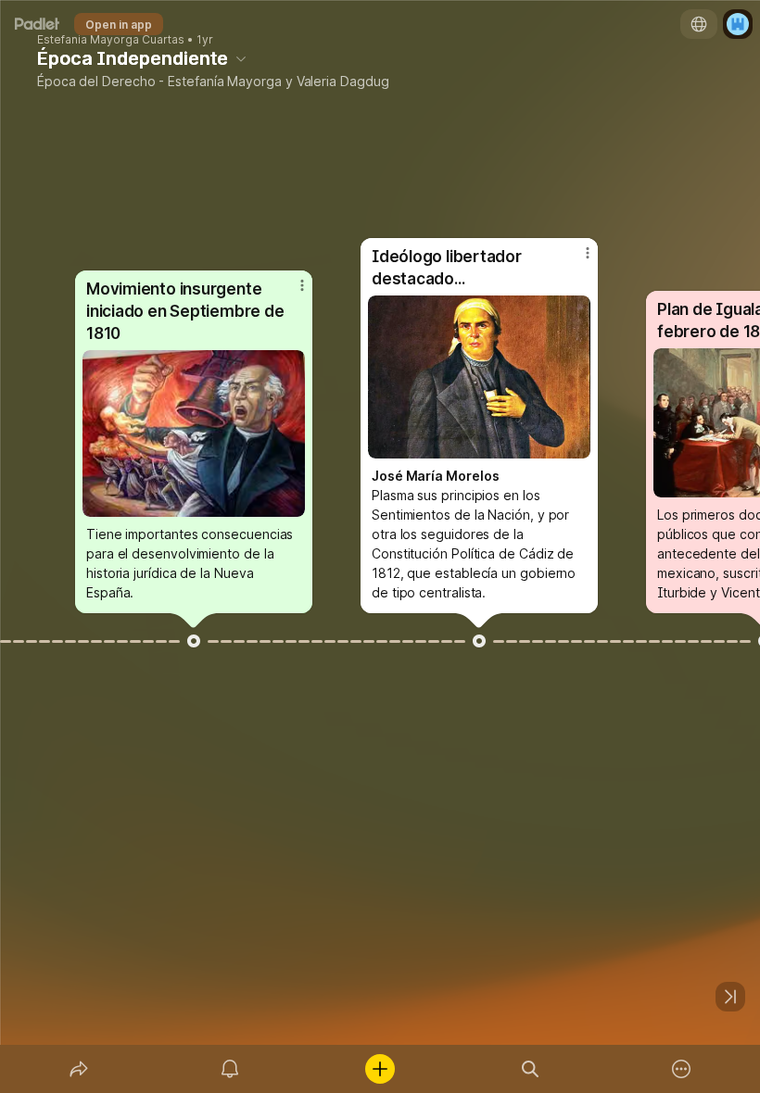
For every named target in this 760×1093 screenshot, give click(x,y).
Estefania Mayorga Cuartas (110, 39)
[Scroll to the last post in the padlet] (730, 996)
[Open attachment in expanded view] (193, 433)
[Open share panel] (78, 1068)
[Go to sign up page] (738, 24)
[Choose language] (698, 24)
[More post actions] (290, 292)
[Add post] (380, 1068)
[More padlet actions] (681, 1068)
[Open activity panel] (229, 1068)
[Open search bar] (530, 1069)
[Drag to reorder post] (194, 641)
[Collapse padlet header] (241, 58)
